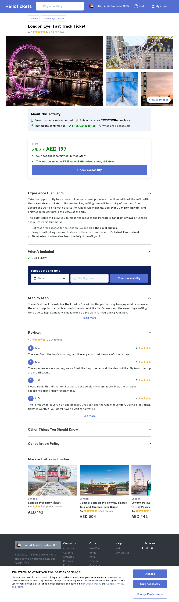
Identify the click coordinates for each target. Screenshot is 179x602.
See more (90, 416)
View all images (159, 99)
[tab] (89, 193)
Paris (92, 556)
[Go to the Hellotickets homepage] (19, 6)
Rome (92, 552)
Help (118, 548)
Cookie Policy (93, 583)
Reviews (68, 561)
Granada (94, 565)
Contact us (122, 552)
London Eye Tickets (53, 18)
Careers (68, 552)
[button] (89, 193)
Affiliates (68, 556)
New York (95, 548)
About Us (68, 548)
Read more (89, 317)
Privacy (67, 565)
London (34, 18)
